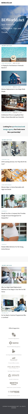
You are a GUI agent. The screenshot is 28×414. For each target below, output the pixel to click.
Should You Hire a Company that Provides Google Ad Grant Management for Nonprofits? (13, 215)
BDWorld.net (6, 2)
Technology (5, 312)
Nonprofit (4, 211)
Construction (5, 159)
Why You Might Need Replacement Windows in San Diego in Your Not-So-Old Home (13, 289)
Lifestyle (4, 244)
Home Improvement (7, 63)
